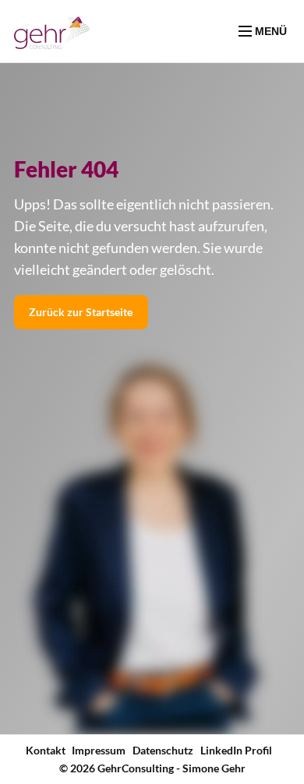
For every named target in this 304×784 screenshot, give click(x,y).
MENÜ (269, 31)
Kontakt (45, 750)
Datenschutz (163, 750)
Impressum (98, 750)
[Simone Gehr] (52, 31)
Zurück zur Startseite (81, 311)
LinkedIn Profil (236, 750)
